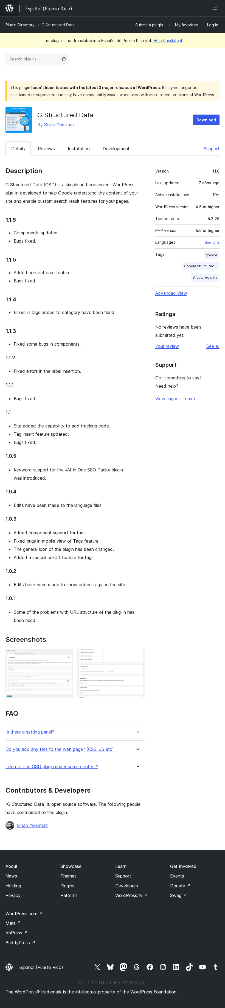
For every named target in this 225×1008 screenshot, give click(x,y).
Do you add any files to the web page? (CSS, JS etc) (59, 749)
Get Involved (183, 866)
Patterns (69, 895)
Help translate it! (168, 40)
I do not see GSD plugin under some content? (51, 766)
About (11, 866)
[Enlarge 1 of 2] (65, 656)
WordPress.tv (131, 895)
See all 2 (212, 242)
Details (18, 148)
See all (213, 346)
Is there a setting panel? (29, 732)
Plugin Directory (20, 25)
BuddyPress (20, 942)
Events (177, 876)
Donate (180, 885)
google (211, 255)
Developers (126, 885)
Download (206, 120)
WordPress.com (24, 913)
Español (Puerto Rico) (40, 967)
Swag (178, 895)
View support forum (175, 398)
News (11, 876)
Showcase (70, 866)
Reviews (46, 148)
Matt (13, 923)
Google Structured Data (201, 266)
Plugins (67, 885)
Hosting (13, 885)
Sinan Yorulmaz (59, 124)
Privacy (13, 895)
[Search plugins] (63, 59)
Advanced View (171, 293)
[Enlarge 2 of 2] (137, 656)
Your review (167, 346)
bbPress (16, 932)
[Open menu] (216, 8)
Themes (68, 876)
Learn (120, 866)
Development (116, 148)
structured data (204, 277)
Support (212, 148)
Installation (79, 148)
